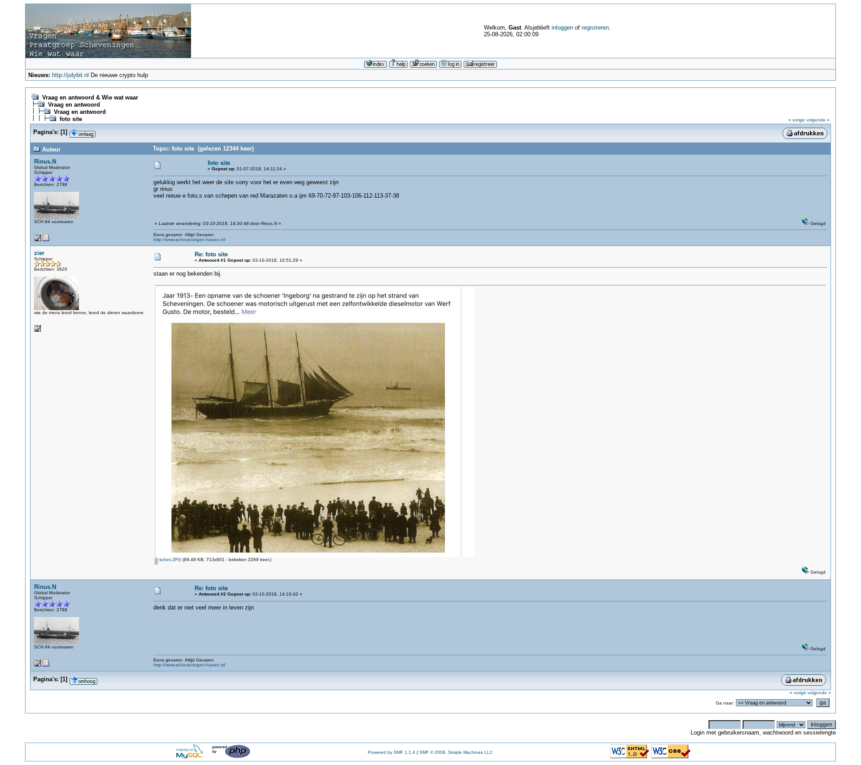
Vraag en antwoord (74, 104)
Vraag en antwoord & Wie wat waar (90, 97)
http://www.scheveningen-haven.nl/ (189, 239)
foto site (71, 119)
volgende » (818, 119)
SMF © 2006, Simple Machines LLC (456, 752)
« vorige (796, 119)
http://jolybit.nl (70, 75)
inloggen (562, 27)
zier (39, 253)
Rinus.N (45, 161)
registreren (595, 27)
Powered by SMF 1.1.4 (391, 752)
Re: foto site (211, 254)
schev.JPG (169, 559)
